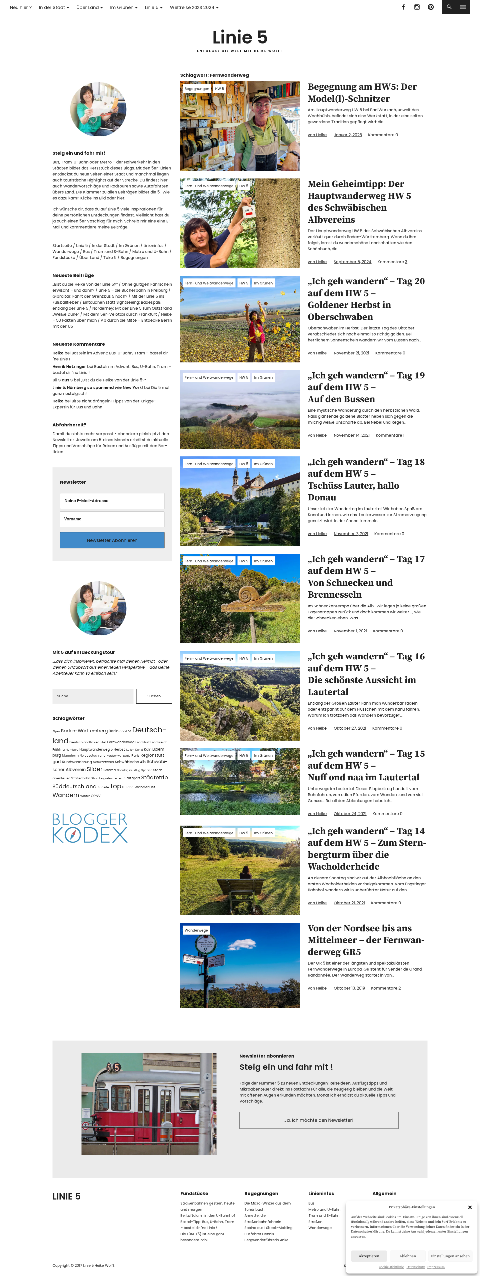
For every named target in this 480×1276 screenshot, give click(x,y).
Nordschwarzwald (118, 756)
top (115, 786)
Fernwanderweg (120, 742)
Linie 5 (151, 7)
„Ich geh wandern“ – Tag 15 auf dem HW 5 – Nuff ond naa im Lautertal (366, 766)
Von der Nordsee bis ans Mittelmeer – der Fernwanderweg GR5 (366, 940)
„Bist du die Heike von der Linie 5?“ (85, 284)
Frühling (58, 749)
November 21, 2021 (351, 353)
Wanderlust (144, 787)
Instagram (417, 7)
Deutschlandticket (84, 742)
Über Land (87, 7)
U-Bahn (128, 787)
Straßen (315, 1221)
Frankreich (159, 742)
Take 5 (109, 257)
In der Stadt (52, 7)
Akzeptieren (369, 1256)
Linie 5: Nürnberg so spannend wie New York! (97, 387)
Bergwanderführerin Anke (266, 1240)
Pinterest (431, 7)
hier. (121, 198)
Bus (86, 251)
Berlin (113, 731)
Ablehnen (408, 1256)
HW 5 (219, 88)
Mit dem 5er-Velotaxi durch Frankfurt (120, 314)
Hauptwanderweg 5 (96, 749)
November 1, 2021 (350, 631)
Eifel (103, 742)
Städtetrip (154, 777)
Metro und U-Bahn (150, 251)
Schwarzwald (103, 762)
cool (123, 731)
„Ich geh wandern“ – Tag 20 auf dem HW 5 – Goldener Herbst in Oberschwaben (366, 299)
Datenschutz (415, 1267)
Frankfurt (143, 742)
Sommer (110, 770)
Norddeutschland (93, 756)
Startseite (62, 245)
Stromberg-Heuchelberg (107, 778)
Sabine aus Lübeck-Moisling (268, 1227)
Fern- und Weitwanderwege (209, 185)
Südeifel (104, 787)
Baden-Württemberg (84, 731)
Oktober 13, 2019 (349, 988)
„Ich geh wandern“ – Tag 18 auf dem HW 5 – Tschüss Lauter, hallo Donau (366, 480)
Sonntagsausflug (128, 770)
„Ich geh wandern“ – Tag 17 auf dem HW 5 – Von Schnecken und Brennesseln (366, 577)
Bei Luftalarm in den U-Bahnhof (207, 1215)
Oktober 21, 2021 (349, 903)
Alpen (56, 731)
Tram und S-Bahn (111, 251)
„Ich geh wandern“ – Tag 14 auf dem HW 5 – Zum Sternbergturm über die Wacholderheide (367, 849)
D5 (129, 731)
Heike (58, 353)
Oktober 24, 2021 (350, 814)
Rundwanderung (77, 761)
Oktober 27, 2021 (350, 728)
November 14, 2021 (352, 435)
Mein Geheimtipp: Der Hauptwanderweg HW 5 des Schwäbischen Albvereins (359, 202)
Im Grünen (122, 7)
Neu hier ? (21, 7)
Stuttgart (132, 778)
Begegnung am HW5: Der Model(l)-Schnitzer (362, 93)
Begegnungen (197, 88)
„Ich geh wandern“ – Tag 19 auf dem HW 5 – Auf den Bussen (366, 387)
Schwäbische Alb (130, 761)
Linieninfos (154, 245)
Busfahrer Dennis (259, 1234)
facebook (403, 7)
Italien (130, 750)
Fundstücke (63, 257)
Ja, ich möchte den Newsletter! (319, 1120)
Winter (85, 796)
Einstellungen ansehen (450, 1256)
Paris (136, 755)
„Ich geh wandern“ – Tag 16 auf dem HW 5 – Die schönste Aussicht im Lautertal (366, 674)
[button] (470, 1207)
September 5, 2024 (353, 262)
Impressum (436, 1267)
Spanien (146, 770)
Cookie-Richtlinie (391, 1267)
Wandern (65, 795)
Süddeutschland (74, 786)
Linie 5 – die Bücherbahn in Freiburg (133, 290)
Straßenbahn (80, 778)
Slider (94, 769)
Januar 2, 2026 (348, 135)
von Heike (317, 135)
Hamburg (72, 750)
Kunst (139, 750)
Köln (148, 749)
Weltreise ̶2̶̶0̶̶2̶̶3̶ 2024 (192, 7)
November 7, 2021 (351, 534)
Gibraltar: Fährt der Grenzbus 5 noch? (90, 296)
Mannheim (70, 755)
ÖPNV (96, 795)
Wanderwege (196, 930)
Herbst (119, 749)
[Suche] (449, 7)
